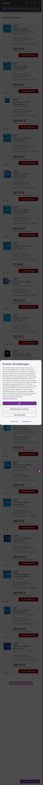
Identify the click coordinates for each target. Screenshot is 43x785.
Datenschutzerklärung (10, 399)
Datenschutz (26, 421)
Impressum (14, 421)
